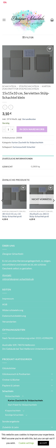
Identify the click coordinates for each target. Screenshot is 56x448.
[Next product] (5, 107)
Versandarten (9, 321)
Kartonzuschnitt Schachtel (24, 147)
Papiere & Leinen (11, 385)
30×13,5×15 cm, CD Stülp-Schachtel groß (12, 215)
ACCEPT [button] (43, 443)
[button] (4, 19)
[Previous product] (10, 107)
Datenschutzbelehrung (14, 315)
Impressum (8, 298)
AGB (4, 304)
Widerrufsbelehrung (12, 310)
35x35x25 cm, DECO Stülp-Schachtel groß (39, 215)
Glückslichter (9, 368)
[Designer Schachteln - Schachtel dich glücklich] (28, 20)
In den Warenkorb (32, 129)
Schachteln (9, 86)
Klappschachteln (13, 410)
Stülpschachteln (29, 86)
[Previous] (2, 206)
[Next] (53, 206)
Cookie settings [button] (26, 443)
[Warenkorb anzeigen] (52, 20)
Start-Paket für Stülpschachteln (22, 404)
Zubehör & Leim (10, 427)
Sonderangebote (10, 421)
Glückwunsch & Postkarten (16, 374)
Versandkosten (29, 119)
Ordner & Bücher (11, 379)
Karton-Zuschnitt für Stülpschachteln (26, 87)
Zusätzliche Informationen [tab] (17, 158)
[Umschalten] (52, 374)
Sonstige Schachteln (14, 415)
